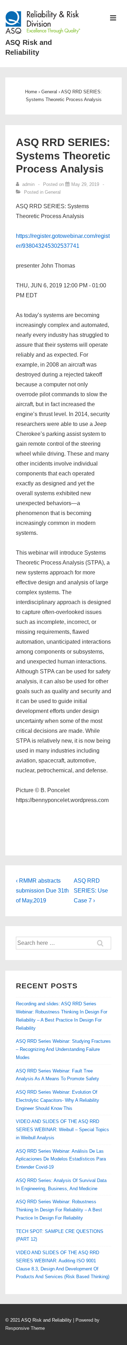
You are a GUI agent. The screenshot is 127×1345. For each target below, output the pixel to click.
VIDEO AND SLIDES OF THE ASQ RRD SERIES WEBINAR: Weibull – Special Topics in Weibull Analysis (62, 1129)
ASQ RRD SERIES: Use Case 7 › (91, 891)
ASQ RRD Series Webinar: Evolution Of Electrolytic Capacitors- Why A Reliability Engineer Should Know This (57, 1100)
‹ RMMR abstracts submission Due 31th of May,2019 (42, 891)
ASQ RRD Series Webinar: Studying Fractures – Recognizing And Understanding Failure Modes (63, 1049)
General (53, 192)
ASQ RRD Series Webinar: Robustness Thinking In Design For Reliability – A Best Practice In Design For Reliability (59, 1210)
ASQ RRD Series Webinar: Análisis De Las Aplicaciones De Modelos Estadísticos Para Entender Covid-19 (61, 1159)
